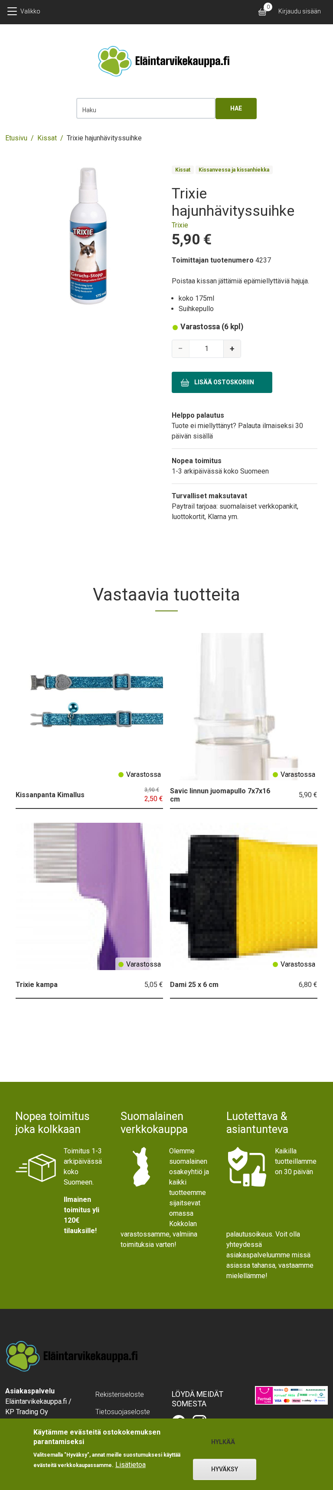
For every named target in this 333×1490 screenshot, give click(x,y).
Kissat (47, 138)
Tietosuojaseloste (122, 1412)
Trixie (180, 225)
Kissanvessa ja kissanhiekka (234, 170)
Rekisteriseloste (119, 1394)
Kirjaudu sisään (299, 11)
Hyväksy (224, 1469)
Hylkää (223, 1441)
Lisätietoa (130, 1465)
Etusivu (16, 138)
